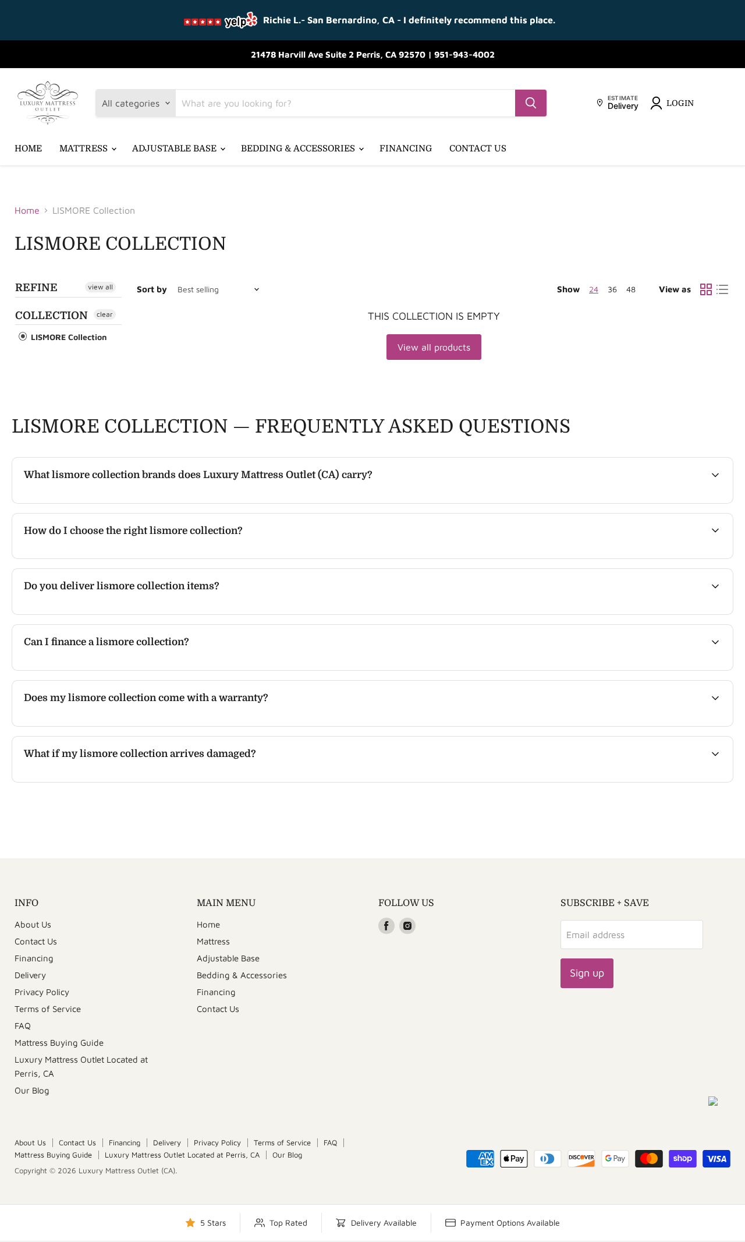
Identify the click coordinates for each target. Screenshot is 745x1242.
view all (100, 286)
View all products (434, 347)
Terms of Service (48, 1009)
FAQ (23, 1026)
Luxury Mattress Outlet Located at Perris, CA (182, 1154)
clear (105, 314)
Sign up (587, 973)
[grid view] (706, 289)
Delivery (30, 975)
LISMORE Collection (68, 337)
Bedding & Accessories (299, 148)
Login (680, 103)
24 (593, 289)
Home (28, 148)
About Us (33, 924)
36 (612, 289)
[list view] (722, 289)
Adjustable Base (175, 148)
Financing (405, 148)
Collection (51, 315)
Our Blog (32, 1090)
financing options (119, 669)
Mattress (84, 148)
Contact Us (477, 148)
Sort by (152, 289)
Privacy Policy (42, 992)
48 (631, 289)
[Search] (531, 103)
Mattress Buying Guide (59, 1043)
